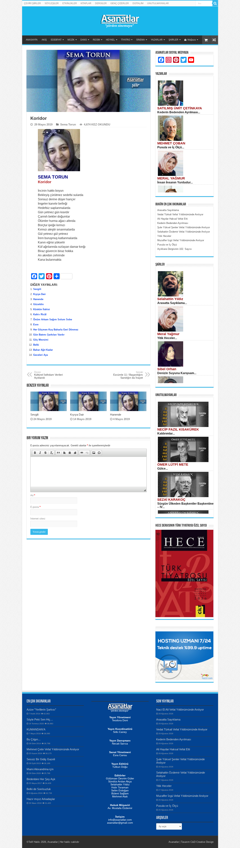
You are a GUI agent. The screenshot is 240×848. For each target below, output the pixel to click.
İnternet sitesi (37, 518)
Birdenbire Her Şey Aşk (41, 779)
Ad (32, 495)
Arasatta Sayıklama (168, 719)
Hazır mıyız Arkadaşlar (41, 799)
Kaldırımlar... (166, 433)
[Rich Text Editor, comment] (88, 472)
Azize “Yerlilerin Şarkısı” (41, 709)
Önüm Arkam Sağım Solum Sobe (52, 319)
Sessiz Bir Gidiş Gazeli (41, 759)
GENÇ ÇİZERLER (119, 3)
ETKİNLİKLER (69, 3)
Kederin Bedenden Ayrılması (173, 739)
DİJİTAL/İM (138, 3)
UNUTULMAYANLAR (158, 3)
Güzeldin (38, 304)
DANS (83, 39)
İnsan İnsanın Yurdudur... (175, 182)
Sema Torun (68, 124)
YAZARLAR (157, 39)
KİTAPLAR (86, 3)
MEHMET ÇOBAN (171, 143)
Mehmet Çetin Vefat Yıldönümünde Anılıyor (53, 749)
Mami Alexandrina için (40, 769)
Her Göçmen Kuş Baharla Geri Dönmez (55, 329)
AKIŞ (44, 39)
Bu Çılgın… (34, 739)
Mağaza (192, 39)
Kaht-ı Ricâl (39, 314)
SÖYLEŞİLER (52, 3)
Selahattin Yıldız (170, 299)
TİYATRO (125, 39)
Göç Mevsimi (40, 339)
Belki (36, 344)
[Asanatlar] (120, 20)
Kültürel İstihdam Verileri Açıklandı (48, 375)
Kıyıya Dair (39, 294)
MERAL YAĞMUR (171, 178)
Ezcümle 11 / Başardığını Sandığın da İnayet (128, 375)
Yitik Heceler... (167, 338)
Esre (35, 324)
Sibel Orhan (166, 369)
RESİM (96, 39)
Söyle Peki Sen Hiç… (40, 719)
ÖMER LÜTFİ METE (172, 464)
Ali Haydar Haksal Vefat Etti (173, 749)
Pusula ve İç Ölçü (167, 805)
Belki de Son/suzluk (39, 789)
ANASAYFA (32, 39)
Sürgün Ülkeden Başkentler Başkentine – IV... (185, 505)
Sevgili (37, 289)
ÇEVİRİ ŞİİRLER (32, 3)
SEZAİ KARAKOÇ (171, 499)
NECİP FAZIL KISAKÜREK (178, 429)
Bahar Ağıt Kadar (43, 349)
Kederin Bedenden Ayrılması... (178, 112)
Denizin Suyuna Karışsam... (176, 373)
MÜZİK (71, 39)
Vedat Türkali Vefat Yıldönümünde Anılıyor (181, 729)
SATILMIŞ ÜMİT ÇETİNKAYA (179, 108)
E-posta (35, 507)
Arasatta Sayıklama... (172, 303)
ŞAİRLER (173, 39)
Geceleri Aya (40, 354)
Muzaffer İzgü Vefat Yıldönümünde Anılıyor (182, 795)
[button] (35, 452)
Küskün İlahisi (41, 309)
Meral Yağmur (168, 334)
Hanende (38, 299)
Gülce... (162, 468)
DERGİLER (101, 3)
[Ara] (215, 3)
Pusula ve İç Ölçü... (170, 147)
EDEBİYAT (56, 39)
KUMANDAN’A (36, 729)
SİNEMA (140, 39)
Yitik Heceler (164, 785)
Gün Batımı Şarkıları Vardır (48, 334)
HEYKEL (110, 39)
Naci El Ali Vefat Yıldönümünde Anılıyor (180, 709)
